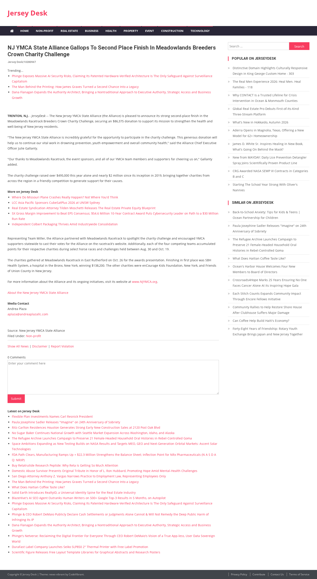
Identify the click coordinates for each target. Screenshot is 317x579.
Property (131, 31)
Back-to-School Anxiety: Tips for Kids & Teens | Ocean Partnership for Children (266, 215)
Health (110, 31)
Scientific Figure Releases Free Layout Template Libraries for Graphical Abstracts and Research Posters (86, 552)
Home (24, 31)
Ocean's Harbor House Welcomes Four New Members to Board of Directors (264, 269)
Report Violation (62, 346)
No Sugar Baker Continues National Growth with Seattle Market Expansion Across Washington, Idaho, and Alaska (93, 433)
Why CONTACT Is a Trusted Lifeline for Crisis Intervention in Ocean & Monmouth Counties (265, 98)
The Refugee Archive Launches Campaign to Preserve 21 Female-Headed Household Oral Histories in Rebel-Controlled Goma (102, 438)
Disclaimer (39, 346)
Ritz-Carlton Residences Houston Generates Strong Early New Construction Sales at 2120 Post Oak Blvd (86, 427)
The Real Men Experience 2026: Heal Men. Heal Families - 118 (267, 84)
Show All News (18, 346)
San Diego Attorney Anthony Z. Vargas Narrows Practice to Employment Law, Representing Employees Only (89, 476)
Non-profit (44, 31)
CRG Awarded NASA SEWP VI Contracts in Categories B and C (270, 174)
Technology (200, 31)
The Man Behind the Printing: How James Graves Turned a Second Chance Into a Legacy (75, 87)
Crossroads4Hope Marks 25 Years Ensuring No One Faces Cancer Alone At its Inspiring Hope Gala (270, 283)
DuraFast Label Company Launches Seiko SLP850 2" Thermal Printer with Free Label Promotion (80, 547)
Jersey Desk (27, 12)
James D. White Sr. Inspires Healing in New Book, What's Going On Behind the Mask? (268, 146)
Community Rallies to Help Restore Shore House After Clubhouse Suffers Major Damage (267, 310)
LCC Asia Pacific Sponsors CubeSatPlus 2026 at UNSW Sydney (56, 203)
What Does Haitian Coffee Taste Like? (38, 487)
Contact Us (277, 574)
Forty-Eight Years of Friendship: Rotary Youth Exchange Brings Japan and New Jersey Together (268, 331)
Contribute (259, 574)
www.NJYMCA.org (144, 282)
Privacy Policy (239, 574)
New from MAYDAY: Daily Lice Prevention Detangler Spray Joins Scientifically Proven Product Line (270, 160)
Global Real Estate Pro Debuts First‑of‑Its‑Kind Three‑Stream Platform (266, 111)
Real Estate (69, 31)
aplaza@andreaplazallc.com (28, 314)
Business (91, 31)
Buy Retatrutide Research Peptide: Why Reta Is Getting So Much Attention (65, 465)
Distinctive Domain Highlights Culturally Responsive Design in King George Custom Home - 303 (270, 71)
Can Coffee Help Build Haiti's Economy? (261, 321)
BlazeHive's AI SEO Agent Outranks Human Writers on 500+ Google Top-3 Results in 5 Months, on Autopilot (89, 498)
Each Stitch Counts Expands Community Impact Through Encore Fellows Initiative (267, 296)
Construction (172, 31)
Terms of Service (299, 574)
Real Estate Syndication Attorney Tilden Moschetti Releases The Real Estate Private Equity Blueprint (83, 208)
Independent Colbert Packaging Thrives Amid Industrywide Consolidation (65, 224)
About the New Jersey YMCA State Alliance (38, 293)
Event (149, 31)
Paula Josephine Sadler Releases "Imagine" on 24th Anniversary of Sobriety (66, 422)
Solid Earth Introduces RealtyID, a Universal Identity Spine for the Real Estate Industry (74, 492)
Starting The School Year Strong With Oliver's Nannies (265, 187)
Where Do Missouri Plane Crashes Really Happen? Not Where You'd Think (65, 197)
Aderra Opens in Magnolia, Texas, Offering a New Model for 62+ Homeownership (268, 133)
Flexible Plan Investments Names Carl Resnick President (52, 416)
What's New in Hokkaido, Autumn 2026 (260, 122)
